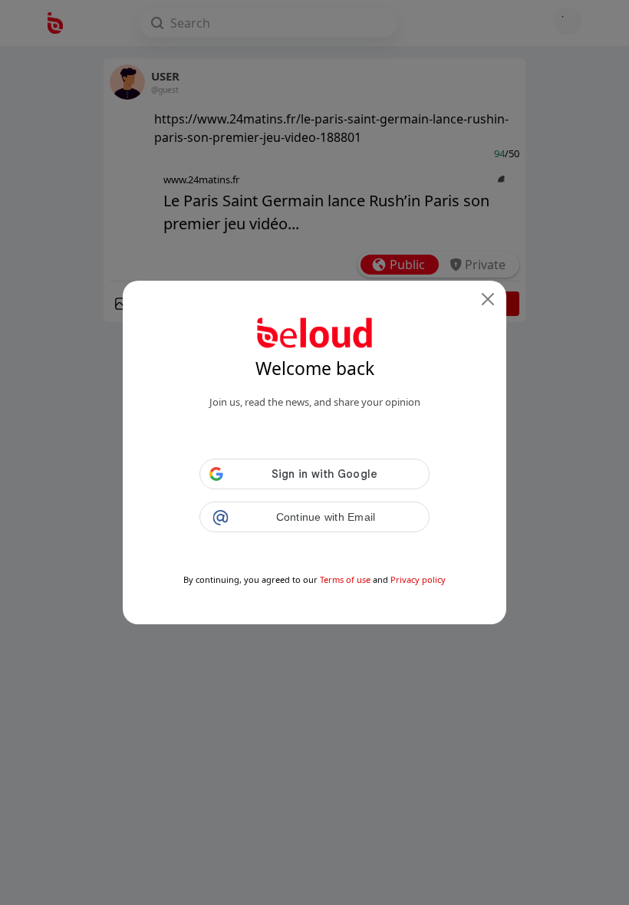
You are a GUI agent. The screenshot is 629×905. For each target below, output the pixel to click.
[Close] (488, 299)
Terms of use (345, 579)
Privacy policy (418, 579)
